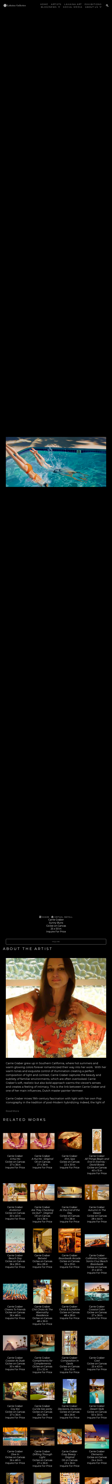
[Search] (107, 5)
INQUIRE (56, 942)
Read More (12, 1111)
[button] (50, 7)
